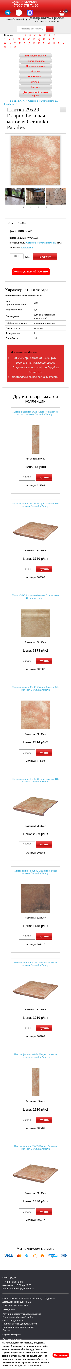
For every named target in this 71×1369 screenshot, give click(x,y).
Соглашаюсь (61, 1355)
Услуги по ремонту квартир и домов (21, 1314)
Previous (2, 197)
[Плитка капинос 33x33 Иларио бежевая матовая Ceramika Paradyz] (35, 1174)
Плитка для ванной (35, 55)
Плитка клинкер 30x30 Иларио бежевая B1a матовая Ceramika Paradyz (35, 688)
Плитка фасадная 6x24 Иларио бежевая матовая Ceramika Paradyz (35, 1055)
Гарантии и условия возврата (18, 1327)
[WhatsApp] (19, 12)
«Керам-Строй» (47, 17)
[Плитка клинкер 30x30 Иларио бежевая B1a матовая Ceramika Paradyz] (35, 715)
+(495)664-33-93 (24, 2)
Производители (17, 100)
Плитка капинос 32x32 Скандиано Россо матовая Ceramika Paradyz (35, 872)
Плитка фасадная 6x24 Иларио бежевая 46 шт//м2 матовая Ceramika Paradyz (35, 413)
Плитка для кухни (35, 66)
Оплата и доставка (12, 1320)
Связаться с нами (12, 1339)
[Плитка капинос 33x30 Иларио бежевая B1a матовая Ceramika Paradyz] (35, 806)
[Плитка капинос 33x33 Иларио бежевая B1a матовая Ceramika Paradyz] (35, 531)
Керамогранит (35, 76)
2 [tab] (32, 208)
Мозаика (35, 71)
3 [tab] (40, 208)
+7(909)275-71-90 (25, 5)
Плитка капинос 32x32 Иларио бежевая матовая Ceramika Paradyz (35, 964)
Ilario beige (9, 104)
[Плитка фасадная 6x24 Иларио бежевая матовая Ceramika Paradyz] (35, 1082)
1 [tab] (24, 208)
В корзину (45, 256)
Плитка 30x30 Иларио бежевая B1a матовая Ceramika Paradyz (35, 596)
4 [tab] (48, 208)
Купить (44, 477)
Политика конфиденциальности (19, 1323)
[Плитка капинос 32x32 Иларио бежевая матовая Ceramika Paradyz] (35, 990)
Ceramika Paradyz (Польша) (43, 100)
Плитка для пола (35, 61)
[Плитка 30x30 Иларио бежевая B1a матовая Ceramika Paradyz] (35, 623)
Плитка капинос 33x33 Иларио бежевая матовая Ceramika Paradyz (35, 1147)
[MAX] (30, 13)
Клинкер (35, 87)
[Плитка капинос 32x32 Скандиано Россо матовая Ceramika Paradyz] (35, 898)
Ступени (35, 82)
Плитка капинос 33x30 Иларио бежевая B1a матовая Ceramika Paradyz (35, 780)
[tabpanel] (15, 196)
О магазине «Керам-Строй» (17, 1317)
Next (68, 197)
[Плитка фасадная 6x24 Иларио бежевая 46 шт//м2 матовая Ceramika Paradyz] (35, 439)
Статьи (6, 1330)
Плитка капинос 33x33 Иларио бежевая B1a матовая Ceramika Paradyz (35, 505)
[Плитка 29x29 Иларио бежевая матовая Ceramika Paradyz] (35, 160)
